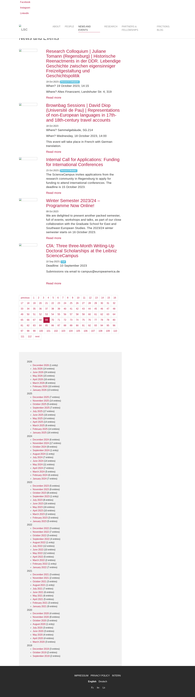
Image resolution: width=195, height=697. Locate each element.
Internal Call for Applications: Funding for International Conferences (82, 162)
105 (78, 331)
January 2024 (40, 478)
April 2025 (38, 422)
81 (22, 325)
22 (52, 303)
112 (30, 336)
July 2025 (38, 411)
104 (71, 331)
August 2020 (39, 624)
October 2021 (39, 581)
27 (83, 303)
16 (114, 298)
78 (101, 320)
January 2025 (40, 432)
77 (95, 320)
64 (114, 314)
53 (46, 314)
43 (83, 309)
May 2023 (38, 507)
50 (28, 314)
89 (71, 325)
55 (59, 314)
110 (115, 331)
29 (95, 303)
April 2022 (38, 557)
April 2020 (38, 638)
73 (71, 320)
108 (100, 331)
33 (22, 309)
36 (40, 309)
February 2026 (40, 386)
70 (52, 320)
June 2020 (38, 631)
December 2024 (41, 439)
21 (46, 303)
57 (71, 314)
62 (101, 314)
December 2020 (41, 613)
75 (83, 320)
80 (114, 320)
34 (28, 309)
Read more (53, 97)
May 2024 (38, 464)
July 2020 (38, 627)
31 (108, 303)
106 (86, 331)
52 (40, 314)
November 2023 (41, 489)
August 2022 (39, 542)
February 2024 (40, 475)
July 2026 (38, 368)
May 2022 (38, 553)
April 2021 (38, 599)
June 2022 (38, 549)
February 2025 (40, 429)
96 (114, 325)
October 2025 (39, 404)
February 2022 (40, 564)
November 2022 (41, 532)
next (37, 336)
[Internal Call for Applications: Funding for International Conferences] (29, 166)
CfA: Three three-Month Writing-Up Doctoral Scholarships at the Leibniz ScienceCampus (81, 250)
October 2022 (39, 535)
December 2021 (41, 574)
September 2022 (41, 539)
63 (108, 314)
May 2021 (38, 595)
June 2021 (38, 592)
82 (28, 325)
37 (46, 309)
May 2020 (38, 634)
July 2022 (38, 546)
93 (95, 325)
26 (77, 303)
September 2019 (41, 656)
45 (95, 309)
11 (84, 298)
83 (34, 325)
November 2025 (41, 400)
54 (52, 314)
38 (52, 309)
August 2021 (39, 585)
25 (71, 303)
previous (25, 298)
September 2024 (41, 450)
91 (83, 325)
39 (59, 309)
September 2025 (41, 407)
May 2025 (38, 418)
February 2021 (40, 603)
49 (22, 314)
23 (59, 303)
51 (34, 314)
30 (101, 303)
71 (59, 320)
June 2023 (38, 503)
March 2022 (39, 560)
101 (48, 331)
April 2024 (38, 468)
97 (22, 331)
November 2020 (41, 617)
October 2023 (39, 493)
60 (89, 314)
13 (96, 298)
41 (71, 309)
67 (34, 320)
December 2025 (41, 397)
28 (89, 303)
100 (41, 331)
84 (40, 325)
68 (40, 320)
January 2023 (40, 521)
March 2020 (39, 642)
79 (108, 320)
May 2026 (38, 376)
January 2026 (40, 390)
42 (77, 309)
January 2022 (40, 567)
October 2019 (39, 652)
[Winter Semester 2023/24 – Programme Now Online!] (29, 207)
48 (114, 309)
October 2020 (39, 620)
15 (108, 298)
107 (93, 331)
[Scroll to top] (188, 690)
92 (89, 325)
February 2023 (40, 517)
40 (65, 309)
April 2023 (38, 510)
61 (95, 314)
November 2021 (41, 578)
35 (34, 309)
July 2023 (38, 500)
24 (65, 303)
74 (77, 320)
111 (22, 336)
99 (34, 331)
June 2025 (38, 415)
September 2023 (41, 496)
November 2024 (41, 443)
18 (28, 303)
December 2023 (41, 486)
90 (77, 325)
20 (40, 303)
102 (56, 331)
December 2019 (41, 649)
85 (46, 325)
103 (63, 331)
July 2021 (38, 588)
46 (101, 309)
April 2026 (38, 379)
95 (108, 325)
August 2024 (39, 454)
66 (28, 320)
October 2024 (39, 447)
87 (59, 325)
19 (34, 303)
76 (89, 320)
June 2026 (38, 372)
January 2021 (40, 606)
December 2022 (41, 528)
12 (90, 298)
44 (89, 309)
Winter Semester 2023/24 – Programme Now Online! (73, 203)
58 (77, 314)
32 (114, 303)
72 (65, 320)
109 (108, 331)
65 (22, 320)
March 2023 (39, 514)
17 (22, 303)
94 (101, 325)
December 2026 (41, 365)
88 (65, 325)
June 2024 (38, 461)
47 (108, 309)
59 (83, 314)
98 (28, 331)
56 (65, 314)
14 (102, 298)
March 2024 (39, 471)
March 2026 (39, 383)
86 (52, 325)
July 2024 (38, 457)
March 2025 (39, 425)
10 (78, 298)
